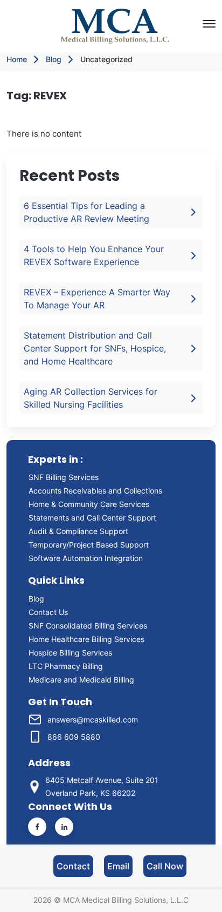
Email (118, 866)
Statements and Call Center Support (92, 517)
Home (16, 59)
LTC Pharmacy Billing (66, 666)
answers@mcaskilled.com (92, 719)
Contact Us (48, 612)
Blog (53, 59)
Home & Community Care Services (89, 504)
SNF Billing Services (64, 477)
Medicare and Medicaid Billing (81, 679)
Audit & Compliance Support (78, 531)
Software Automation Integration (86, 558)
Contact (73, 866)
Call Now (165, 866)
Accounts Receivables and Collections (97, 490)
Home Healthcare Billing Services (86, 639)
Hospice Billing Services (70, 652)
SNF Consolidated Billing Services (88, 625)
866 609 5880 (73, 736)
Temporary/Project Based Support (89, 544)
